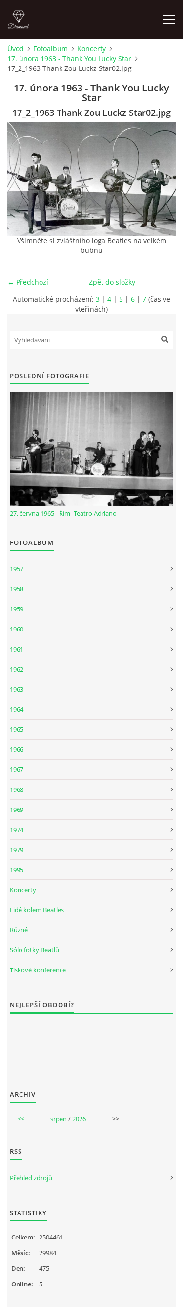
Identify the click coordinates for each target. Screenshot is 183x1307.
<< (21, 1118)
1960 (16, 629)
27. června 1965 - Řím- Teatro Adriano (63, 513)
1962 (16, 669)
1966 (16, 749)
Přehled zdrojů (31, 1177)
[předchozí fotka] (23, 179)
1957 (16, 568)
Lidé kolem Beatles (37, 909)
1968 (16, 789)
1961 (16, 649)
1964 (16, 709)
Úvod (15, 48)
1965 (16, 729)
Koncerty (91, 48)
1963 (16, 689)
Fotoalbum (50, 48)
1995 (16, 869)
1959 (16, 609)
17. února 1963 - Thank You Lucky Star (69, 58)
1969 (16, 809)
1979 (16, 849)
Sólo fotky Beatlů (34, 950)
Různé (19, 929)
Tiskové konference (38, 970)
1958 (16, 589)
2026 (79, 1118)
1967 (16, 769)
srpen (58, 1118)
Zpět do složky (112, 282)
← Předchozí (27, 282)
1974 (16, 829)
